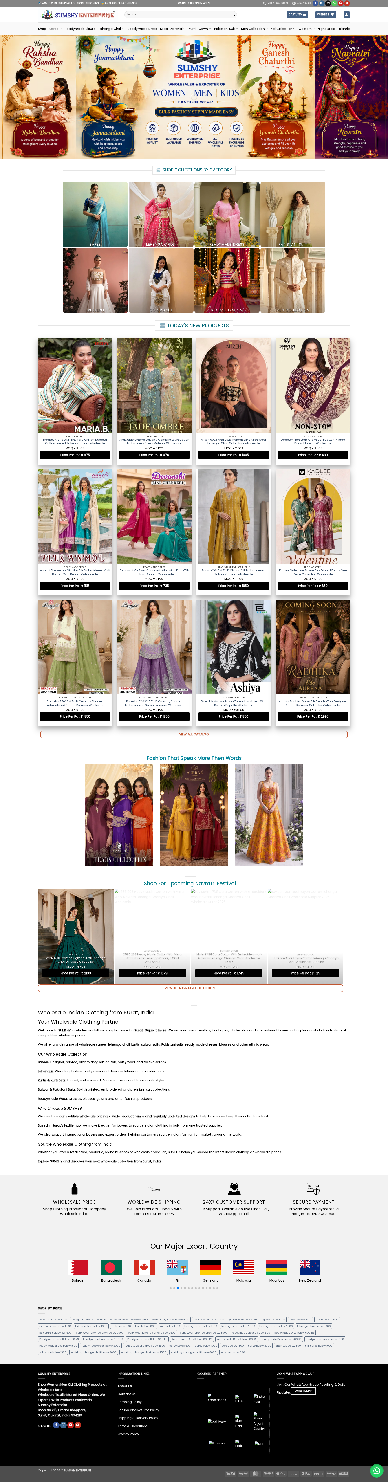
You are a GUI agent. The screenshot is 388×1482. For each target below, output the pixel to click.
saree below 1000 (206, 1345)
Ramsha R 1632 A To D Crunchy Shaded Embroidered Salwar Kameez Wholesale (154, 703)
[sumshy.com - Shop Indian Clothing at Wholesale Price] (78, 14)
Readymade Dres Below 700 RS (59, 1339)
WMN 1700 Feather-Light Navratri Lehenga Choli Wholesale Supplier (76, 959)
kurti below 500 (121, 1326)
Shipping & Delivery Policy (138, 1418)
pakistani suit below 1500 (55, 1332)
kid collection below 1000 (91, 1326)
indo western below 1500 (55, 1326)
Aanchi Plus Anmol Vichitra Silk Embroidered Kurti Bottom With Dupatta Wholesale (75, 572)
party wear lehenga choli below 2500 (152, 1332)
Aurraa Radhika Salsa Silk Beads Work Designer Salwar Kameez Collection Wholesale (313, 703)
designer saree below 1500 (88, 1319)
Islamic (344, 29)
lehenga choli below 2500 (276, 1326)
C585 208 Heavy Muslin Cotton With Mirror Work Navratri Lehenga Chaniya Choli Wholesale (152, 957)
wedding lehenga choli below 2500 (143, 1352)
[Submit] (233, 14)
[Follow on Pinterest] (341, 3)
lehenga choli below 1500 (200, 1326)
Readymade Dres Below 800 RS (103, 1339)
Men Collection (253, 29)
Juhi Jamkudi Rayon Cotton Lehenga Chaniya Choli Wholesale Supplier (305, 959)
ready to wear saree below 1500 (145, 1345)
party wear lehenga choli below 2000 (100, 1332)
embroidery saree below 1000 (129, 1319)
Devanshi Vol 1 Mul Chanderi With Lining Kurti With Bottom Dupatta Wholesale (154, 572)
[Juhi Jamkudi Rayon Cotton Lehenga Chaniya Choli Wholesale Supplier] (305, 936)
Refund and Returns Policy (138, 1410)
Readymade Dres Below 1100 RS (237, 1339)
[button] (297, 14)
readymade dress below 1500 (58, 1345)
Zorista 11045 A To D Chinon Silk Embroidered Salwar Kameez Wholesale (233, 572)
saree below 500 (180, 1345)
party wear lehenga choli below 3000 (204, 1332)
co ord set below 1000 (53, 1319)
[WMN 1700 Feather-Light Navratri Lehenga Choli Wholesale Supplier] (76, 936)
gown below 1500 (300, 1319)
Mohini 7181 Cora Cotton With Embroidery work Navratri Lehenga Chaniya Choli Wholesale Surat (229, 957)
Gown (203, 29)
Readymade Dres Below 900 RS (147, 1339)
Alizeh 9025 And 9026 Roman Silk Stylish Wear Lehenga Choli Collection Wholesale (233, 441)
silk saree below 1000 (319, 1345)
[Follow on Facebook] (315, 3)
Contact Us (127, 1394)
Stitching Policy (130, 1402)
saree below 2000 (259, 1345)
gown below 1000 (274, 1319)
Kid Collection (281, 29)
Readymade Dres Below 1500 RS (281, 1339)
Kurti (192, 29)
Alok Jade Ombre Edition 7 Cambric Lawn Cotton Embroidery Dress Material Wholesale (154, 441)
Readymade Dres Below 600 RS (294, 1332)
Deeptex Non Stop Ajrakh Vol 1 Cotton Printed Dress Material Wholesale (313, 441)
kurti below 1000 (145, 1326)
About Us (125, 1386)
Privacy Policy (128, 1434)
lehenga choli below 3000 (314, 1326)
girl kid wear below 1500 (243, 1319)
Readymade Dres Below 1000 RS (192, 1339)
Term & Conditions (133, 1426)
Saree (54, 29)
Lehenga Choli (110, 29)
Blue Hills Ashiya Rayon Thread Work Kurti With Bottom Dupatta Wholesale (233, 703)
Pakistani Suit (224, 29)
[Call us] (334, 3)
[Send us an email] (328, 3)
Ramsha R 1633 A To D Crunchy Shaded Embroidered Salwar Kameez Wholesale (75, 703)
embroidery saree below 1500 (170, 1319)
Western (305, 29)
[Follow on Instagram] (322, 3)
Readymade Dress (142, 29)
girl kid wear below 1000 (209, 1319)
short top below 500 (288, 1345)
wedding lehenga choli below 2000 (94, 1352)
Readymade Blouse (80, 29)
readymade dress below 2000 (101, 1345)
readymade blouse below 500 (251, 1332)
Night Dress (326, 29)
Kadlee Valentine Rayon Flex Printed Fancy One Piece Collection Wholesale (313, 572)
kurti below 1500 (170, 1326)
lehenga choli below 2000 (238, 1326)
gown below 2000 (327, 1319)
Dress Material (171, 29)
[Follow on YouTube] (347, 3)
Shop (42, 29)
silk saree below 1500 (52, 1352)
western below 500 (233, 1352)
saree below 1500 (233, 1345)
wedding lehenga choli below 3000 (193, 1352)
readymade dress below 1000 (325, 1339)
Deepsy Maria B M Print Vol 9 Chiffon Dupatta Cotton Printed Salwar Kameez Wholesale (75, 441)
